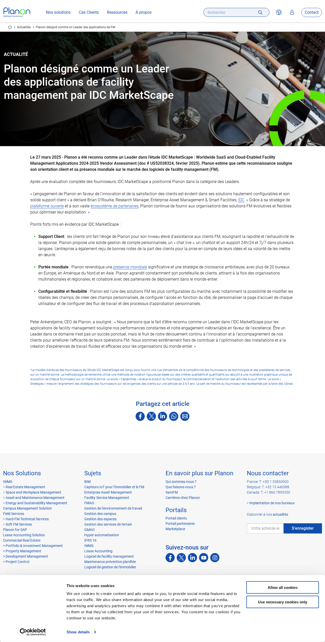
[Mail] (184, 416)
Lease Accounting (98, 551)
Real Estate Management (25, 487)
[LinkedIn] (162, 416)
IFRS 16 (90, 540)
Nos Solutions (22, 473)
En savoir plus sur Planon (199, 473)
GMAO (89, 530)
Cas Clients (89, 12)
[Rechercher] (260, 12)
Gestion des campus (100, 514)
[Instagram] (214, 557)
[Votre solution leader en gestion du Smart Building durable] (17, 12)
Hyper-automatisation (101, 535)
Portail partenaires (180, 524)
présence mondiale (130, 267)
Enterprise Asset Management (108, 492)
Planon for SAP (15, 530)
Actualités (24, 27)
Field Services (13, 514)
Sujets (92, 473)
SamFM (172, 492)
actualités (280, 514)
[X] (151, 416)
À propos (144, 12)
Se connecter (292, 12)
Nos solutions (58, 12)
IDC (241, 199)
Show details (78, 632)
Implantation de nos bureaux (272, 503)
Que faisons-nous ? (181, 487)
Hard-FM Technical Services (27, 519)
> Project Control (16, 562)
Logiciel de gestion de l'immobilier (110, 567)
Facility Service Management (106, 498)
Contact (312, 12)
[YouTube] (203, 557)
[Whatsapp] (173, 416)
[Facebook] (140, 416)
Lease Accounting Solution (24, 535)
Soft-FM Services (19, 524)
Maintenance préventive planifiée (110, 562)
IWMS (7, 482)
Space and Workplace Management (33, 492)
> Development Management (25, 556)
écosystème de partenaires (114, 206)
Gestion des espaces (100, 519)
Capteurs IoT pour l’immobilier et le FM (114, 487)
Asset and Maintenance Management (35, 498)
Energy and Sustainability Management (36, 503)
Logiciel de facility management (109, 556)
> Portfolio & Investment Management (33, 546)
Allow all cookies (283, 587)
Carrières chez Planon (183, 498)
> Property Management (22, 551)
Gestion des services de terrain (108, 524)
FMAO (89, 503)
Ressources (117, 12)
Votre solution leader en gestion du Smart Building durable (10, 27)
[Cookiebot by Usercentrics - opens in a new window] (33, 632)
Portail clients (176, 518)
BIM (87, 482)
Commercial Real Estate (21, 540)
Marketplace (175, 529)
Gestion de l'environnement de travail (113, 508)
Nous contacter (268, 473)
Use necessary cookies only (282, 602)
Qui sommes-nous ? (181, 482)
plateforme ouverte (47, 206)
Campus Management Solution (27, 508)
